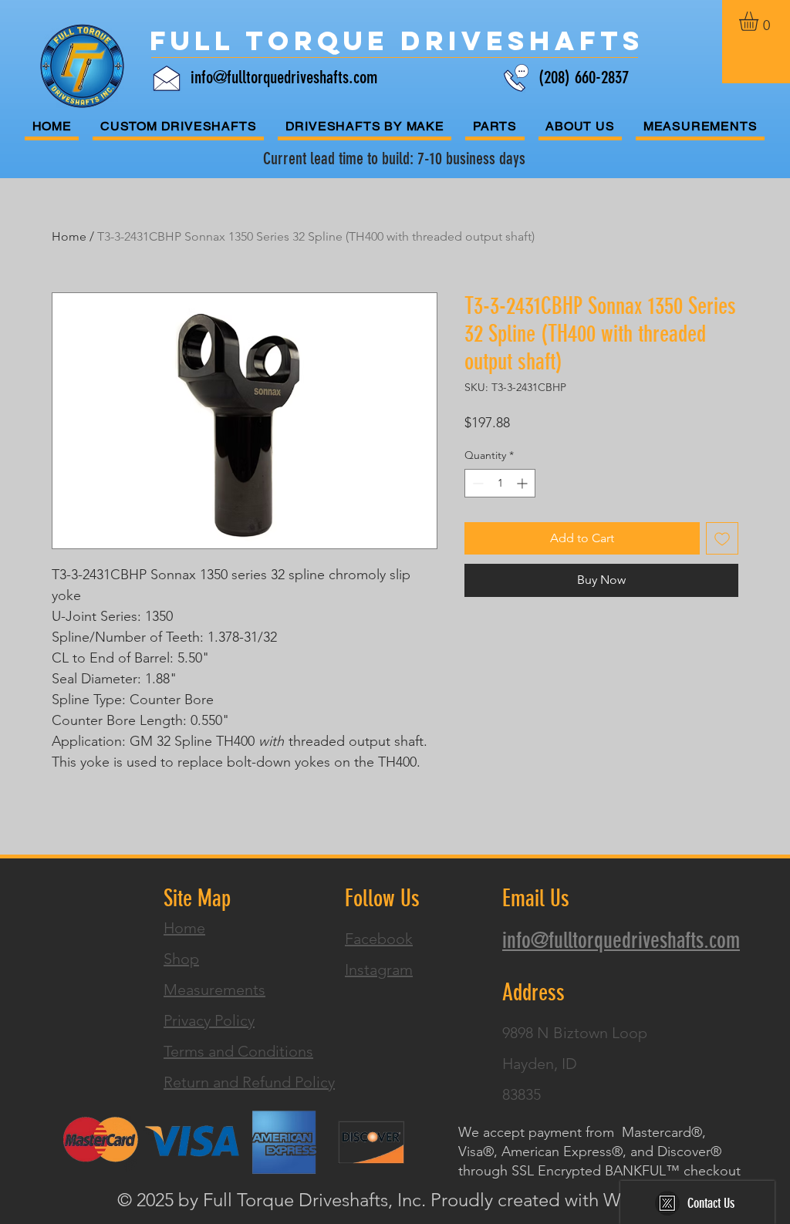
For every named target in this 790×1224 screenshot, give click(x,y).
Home (69, 236)
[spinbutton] (500, 483)
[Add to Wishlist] (722, 538)
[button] (760, 21)
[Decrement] (476, 483)
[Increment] (523, 483)
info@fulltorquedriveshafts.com (284, 77)
